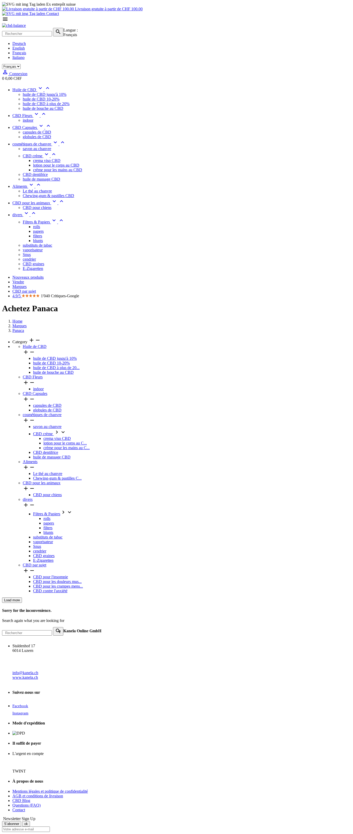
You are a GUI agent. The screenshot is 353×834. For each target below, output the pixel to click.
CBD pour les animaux (41, 483)
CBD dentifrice (45, 452)
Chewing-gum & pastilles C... (57, 478)
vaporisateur (43, 542)
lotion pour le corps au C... (65, 443)
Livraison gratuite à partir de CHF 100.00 (108, 9)
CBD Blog (21, 800)
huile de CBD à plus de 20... (56, 367)
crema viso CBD (57, 438)
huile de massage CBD (52, 457)
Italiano (18, 57)
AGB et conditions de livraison (37, 796)
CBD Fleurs (33, 377)
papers (48, 523)
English (18, 48)
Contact (52, 13)
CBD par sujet (34, 565)
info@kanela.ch (25, 673)
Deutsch (19, 43)
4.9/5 (17, 296)
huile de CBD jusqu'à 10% (55, 358)
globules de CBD (47, 410)
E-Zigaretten (43, 560)
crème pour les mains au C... (66, 448)
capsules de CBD (47, 405)
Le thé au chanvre (47, 473)
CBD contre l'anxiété (50, 591)
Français (19, 53)
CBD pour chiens (47, 495)
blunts (48, 532)
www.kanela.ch (25, 677)
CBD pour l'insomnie (50, 577)
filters (47, 528)
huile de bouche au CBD (53, 372)
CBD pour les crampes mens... (58, 586)
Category (26, 342)
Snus (37, 546)
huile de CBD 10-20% (51, 363)
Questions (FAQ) (26, 805)
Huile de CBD (35, 346)
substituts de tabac (48, 537)
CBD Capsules (35, 393)
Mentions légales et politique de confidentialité (50, 791)
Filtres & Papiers (46, 514)
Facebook (20, 706)
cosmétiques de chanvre (42, 414)
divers (28, 499)
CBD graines (44, 556)
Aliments (30, 461)
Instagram (20, 713)
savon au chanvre (47, 426)
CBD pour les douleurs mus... (57, 581)
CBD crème (43, 434)
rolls (46, 518)
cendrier (39, 551)
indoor (38, 389)
